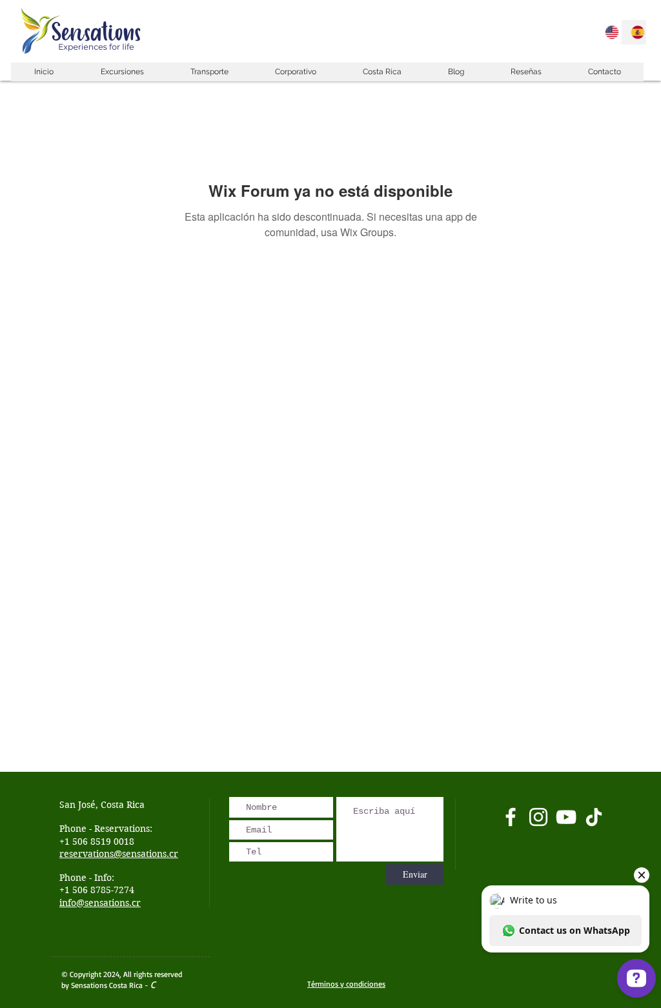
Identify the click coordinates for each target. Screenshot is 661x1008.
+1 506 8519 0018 (96, 841)
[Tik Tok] (594, 817)
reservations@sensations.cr (118, 854)
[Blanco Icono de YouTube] (566, 817)
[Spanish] (634, 32)
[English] (608, 32)
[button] (122, 72)
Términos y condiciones (346, 984)
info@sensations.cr (100, 903)
